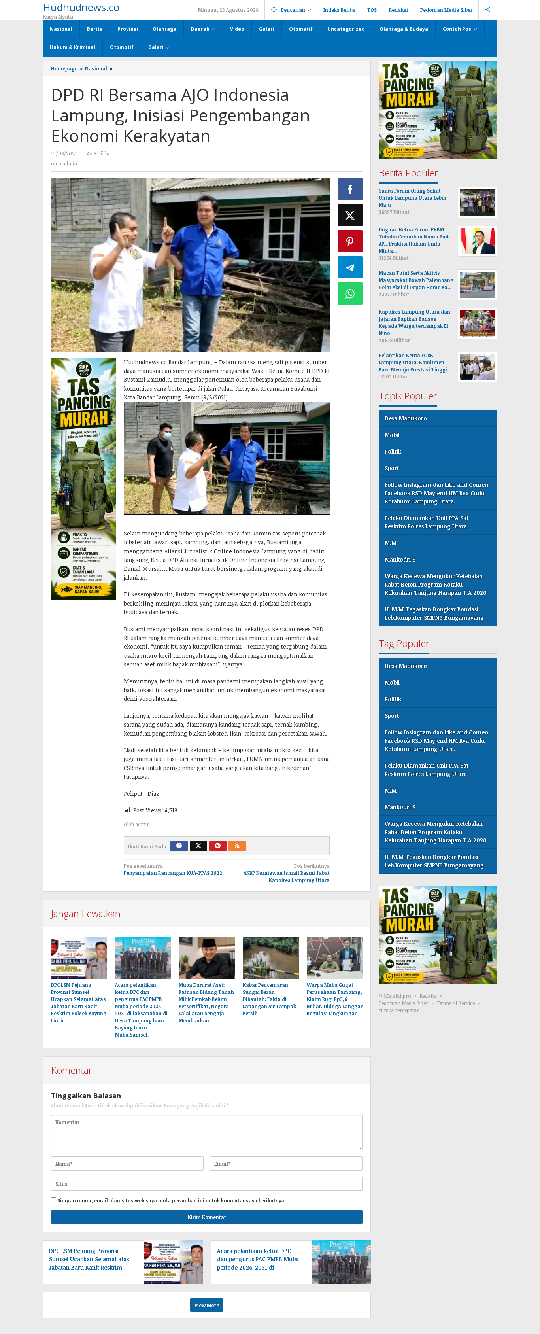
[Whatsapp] (350, 293)
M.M (391, 543)
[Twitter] (198, 846)
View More (206, 1305)
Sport (392, 468)
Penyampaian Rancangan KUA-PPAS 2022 (173, 869)
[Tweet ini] (350, 215)
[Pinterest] (218, 846)
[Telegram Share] (350, 267)
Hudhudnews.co (81, 7)
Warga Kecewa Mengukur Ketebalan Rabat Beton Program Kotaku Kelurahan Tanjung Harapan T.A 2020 (436, 584)
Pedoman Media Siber (403, 1003)
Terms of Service (455, 1003)
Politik (393, 451)
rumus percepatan (399, 1010)
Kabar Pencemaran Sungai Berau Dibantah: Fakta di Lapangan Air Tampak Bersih (269, 999)
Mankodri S (400, 559)
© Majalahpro (395, 995)
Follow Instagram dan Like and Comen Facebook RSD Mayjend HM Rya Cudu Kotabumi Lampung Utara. (436, 493)
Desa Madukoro (406, 418)
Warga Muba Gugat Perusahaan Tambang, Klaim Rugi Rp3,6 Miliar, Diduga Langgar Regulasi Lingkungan (335, 999)
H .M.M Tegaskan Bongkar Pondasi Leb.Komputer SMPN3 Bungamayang (434, 613)
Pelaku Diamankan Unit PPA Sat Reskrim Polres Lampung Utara (426, 522)
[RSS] (237, 846)
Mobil (392, 435)
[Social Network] (488, 10)
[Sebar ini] (350, 189)
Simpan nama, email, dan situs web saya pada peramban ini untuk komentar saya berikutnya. (171, 1200)
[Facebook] (179, 846)
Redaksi (428, 995)
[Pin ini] (350, 241)
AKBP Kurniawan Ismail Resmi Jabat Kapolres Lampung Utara (287, 873)
